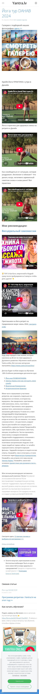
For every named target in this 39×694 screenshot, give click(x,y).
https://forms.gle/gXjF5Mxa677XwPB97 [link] (15, 618)
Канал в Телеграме (12, 573)
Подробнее (15, 675)
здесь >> (18, 28)
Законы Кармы (7, 461)
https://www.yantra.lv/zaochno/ (22, 366)
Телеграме (23, 571)
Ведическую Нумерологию (25, 455)
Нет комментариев (20, 20)
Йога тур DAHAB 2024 (9, 590)
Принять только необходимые (19, 687)
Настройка (23, 675)
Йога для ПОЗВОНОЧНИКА (16, 378)
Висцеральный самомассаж (19, 231)
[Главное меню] (3, 3)
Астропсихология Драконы (16, 388)
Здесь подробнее (8, 544)
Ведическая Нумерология (15, 386)
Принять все (19, 681)
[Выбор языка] (36, 3)
